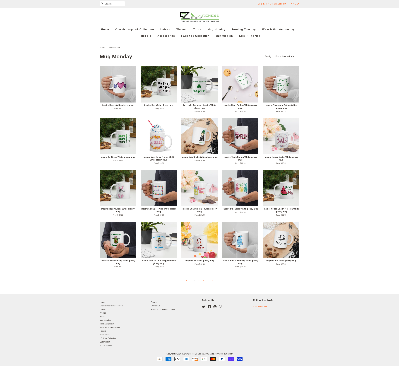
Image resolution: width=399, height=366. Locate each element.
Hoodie (146, 36)
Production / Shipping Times (163, 309)
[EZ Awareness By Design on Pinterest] (215, 307)
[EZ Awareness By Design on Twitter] (203, 307)
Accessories (166, 36)
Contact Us (155, 306)
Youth (197, 29)
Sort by (268, 56)
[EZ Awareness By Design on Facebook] (209, 307)
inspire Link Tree (260, 306)
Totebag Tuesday (244, 29)
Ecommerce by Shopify (223, 354)
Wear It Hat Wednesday (278, 29)
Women (181, 29)
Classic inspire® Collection (134, 29)
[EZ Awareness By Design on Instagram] (220, 307)
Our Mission (224, 36)
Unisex (165, 29)
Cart (297, 3)
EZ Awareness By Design (193, 354)
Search (154, 302)
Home (105, 29)
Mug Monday (216, 29)
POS (207, 354)
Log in (261, 3)
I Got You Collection (195, 36)
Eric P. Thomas (249, 36)
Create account (278, 3)
